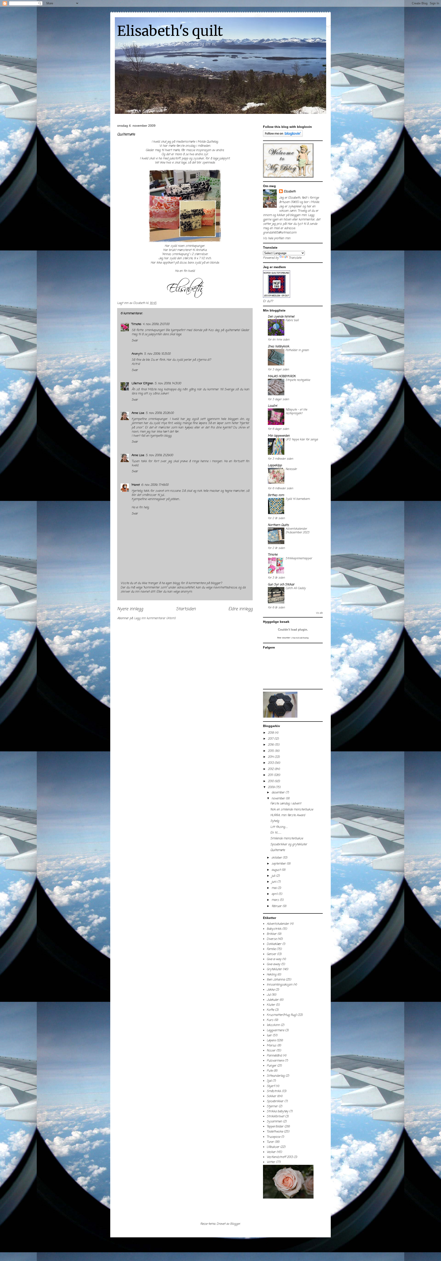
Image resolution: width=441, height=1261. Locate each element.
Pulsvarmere (275, 1061)
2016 (271, 745)
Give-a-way (274, 959)
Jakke (270, 990)
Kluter (271, 1005)
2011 (271, 775)
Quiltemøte (277, 850)
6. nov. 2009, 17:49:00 (154, 485)
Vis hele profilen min (276, 238)
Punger (271, 1066)
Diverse (272, 939)
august (276, 870)
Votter (271, 1162)
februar (277, 906)
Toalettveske (275, 1131)
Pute (270, 1071)
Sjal (269, 1081)
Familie (271, 949)
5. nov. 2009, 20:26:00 (160, 413)
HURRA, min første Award (287, 815)
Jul (269, 995)
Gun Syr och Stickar (281, 584)
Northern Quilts (278, 525)
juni (274, 882)
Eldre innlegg (240, 609)
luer (269, 1035)
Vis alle (319, 613)
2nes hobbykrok (278, 346)
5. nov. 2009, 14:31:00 (168, 383)
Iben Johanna (276, 979)
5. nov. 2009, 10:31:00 (157, 354)
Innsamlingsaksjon (279, 985)
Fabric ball (292, 320)
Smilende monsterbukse (286, 838)
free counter (283, 637)
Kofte (270, 1010)
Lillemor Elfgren (142, 383)
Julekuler (273, 1000)
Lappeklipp (275, 465)
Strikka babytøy (277, 1111)
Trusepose (273, 1137)
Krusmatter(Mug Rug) (282, 1015)
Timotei (136, 324)
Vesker (271, 1152)
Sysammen (274, 1121)
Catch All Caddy (295, 588)
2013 (271, 763)
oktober (277, 858)
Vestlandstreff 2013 (280, 1157)
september (279, 864)
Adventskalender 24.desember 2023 (297, 531)
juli (273, 876)
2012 (271, 769)
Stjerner (272, 1106)
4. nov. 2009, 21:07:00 (156, 324)
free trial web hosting (300, 638)
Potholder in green (297, 350)
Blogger (235, 1224)
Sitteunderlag (276, 1076)
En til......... (275, 833)
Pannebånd (274, 1055)
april (274, 894)
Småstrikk (274, 1091)
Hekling (271, 974)
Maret (136, 485)
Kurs (270, 1020)
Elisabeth (290, 191)
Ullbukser (273, 1147)
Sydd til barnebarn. (298, 499)
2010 (271, 781)
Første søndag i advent (285, 803)
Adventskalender (278, 924)
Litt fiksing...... (279, 827)
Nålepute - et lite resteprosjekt (296, 411)
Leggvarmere (275, 1030)
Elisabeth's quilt (170, 30)
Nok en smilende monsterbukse (291, 809)
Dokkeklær (274, 944)
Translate (295, 258)
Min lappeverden (279, 436)
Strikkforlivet (275, 1116)
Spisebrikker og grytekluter (288, 844)
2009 (271, 787)
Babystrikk (274, 929)
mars (275, 900)
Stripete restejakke (298, 380)
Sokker (271, 1096)
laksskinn (273, 1025)
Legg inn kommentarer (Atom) (154, 618)
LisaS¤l (272, 406)
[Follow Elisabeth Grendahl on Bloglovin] (283, 136)
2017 (271, 739)
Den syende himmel (281, 317)
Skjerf (271, 1086)
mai (274, 888)
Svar (135, 340)
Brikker (272, 934)
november (278, 798)
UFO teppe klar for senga (302, 439)
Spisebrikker (275, 1101)
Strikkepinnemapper (299, 558)
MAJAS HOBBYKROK (282, 376)
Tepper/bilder (275, 1126)
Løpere (271, 1040)
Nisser (271, 1050)
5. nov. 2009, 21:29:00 (159, 455)
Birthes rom (276, 495)
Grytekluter (274, 969)
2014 (271, 757)
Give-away (273, 964)
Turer (270, 1142)
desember (278, 792)
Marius (271, 1045)
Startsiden (186, 609)
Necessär (291, 469)
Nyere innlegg (130, 609)
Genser (271, 954)
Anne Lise (138, 413)
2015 (271, 751)
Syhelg (274, 821)
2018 (271, 733)
